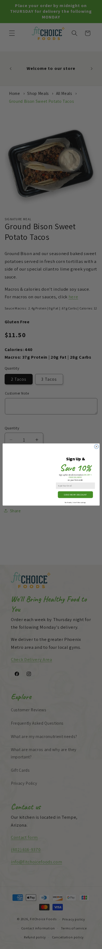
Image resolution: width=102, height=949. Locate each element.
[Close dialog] (96, 446)
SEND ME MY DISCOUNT (75, 494)
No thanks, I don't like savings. (75, 502)
